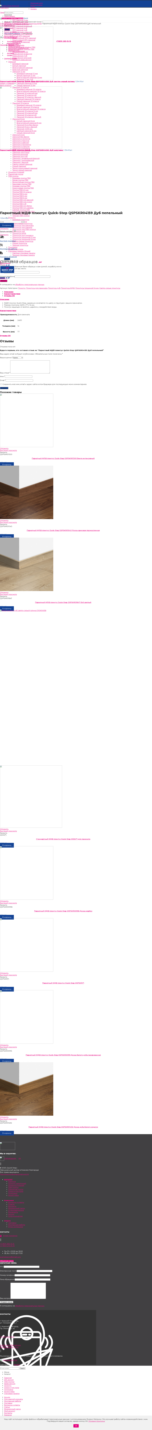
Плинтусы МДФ (19, 233)
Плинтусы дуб (18, 231)
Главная (3, 24)
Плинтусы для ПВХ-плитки (24, 230)
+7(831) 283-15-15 (63, 41)
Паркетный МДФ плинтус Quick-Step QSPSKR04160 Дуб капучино (32, 150)
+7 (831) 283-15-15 (7, 1244)
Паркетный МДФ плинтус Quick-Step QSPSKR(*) (63, 983)
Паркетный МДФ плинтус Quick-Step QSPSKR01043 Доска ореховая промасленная (63, 530)
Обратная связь (7, 1261)
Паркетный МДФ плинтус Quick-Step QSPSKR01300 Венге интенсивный (63, 458)
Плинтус (12, 218)
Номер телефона (7, 276)
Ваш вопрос (5, 1298)
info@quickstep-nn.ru (9, 1347)
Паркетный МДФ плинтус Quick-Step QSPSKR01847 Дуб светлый (63, 602)
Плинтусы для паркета (22, 228)
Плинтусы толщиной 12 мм (24, 237)
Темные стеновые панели (23, 255)
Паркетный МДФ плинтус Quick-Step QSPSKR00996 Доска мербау (63, 911)
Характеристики (12, 294)
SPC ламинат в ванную (22, 26)
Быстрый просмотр (8, 450)
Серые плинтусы (19, 243)
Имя (2, 376)
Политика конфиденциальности (14, 1174)
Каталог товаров (14, 24)
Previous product (7, 26)
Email (3, 380)
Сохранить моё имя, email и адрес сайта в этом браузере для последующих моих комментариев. (44, 384)
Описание (8, 292)
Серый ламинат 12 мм (26, 85)
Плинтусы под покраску (23, 235)
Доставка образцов (8, 257)
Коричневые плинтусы (22, 224)
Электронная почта (8, 1271)
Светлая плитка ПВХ (21, 210)
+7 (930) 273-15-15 (7, 1246)
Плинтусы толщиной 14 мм (24, 239)
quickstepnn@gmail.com (10, 1257)
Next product (5, 85)
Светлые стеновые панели (23, 253)
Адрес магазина (10, 1236)
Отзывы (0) (9, 296)
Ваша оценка (6, 358)
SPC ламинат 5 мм (20, 20)
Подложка (12, 247)
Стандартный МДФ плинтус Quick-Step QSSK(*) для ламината (63, 839)
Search (7, 259)
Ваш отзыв (5, 373)
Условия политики (96, 1421)
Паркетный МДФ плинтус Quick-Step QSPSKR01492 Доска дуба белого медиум (63, 1127)
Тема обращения (7, 1279)
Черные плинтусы (20, 245)
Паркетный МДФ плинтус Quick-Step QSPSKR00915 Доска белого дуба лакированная (63, 1055)
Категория (8, 15)
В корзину (6, 225)
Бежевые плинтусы (20, 220)
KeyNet (17, 1365)
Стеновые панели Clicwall (19, 251)
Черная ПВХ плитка (20, 216)
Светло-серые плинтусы (22, 241)
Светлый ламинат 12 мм (27, 83)
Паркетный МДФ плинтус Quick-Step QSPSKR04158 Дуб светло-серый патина (37, 81)
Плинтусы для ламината (23, 226)
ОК (76, 1426)
